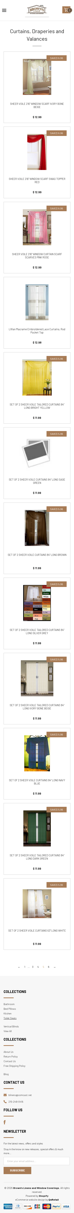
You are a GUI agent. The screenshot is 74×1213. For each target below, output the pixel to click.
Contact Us (10, 1061)
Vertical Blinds (11, 1026)
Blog (6, 1074)
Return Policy (11, 1056)
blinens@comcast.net (20, 1095)
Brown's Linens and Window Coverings (36, 1187)
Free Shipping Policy (14, 1065)
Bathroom (9, 1004)
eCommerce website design (30, 1199)
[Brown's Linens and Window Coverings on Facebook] (5, 1123)
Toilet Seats (10, 1018)
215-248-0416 (15, 1101)
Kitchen (7, 1013)
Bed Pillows (10, 1008)
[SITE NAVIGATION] (4, 10)
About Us (8, 1051)
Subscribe (17, 1170)
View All (8, 1031)
